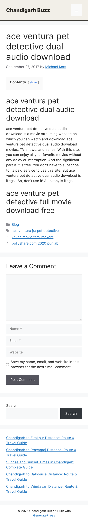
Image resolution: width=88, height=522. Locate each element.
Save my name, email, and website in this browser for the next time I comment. (45, 364)
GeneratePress (44, 515)
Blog (15, 224)
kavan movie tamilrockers (32, 237)
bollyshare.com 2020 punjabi (35, 243)
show (33, 82)
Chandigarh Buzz (28, 10)
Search (12, 406)
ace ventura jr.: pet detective (35, 231)
